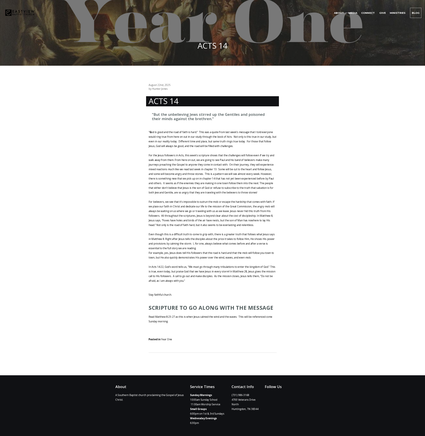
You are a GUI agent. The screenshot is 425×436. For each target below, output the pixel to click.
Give (382, 12)
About (339, 12)
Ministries (398, 12)
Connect (368, 12)
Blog (416, 12)
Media (352, 12)
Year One (166, 339)
